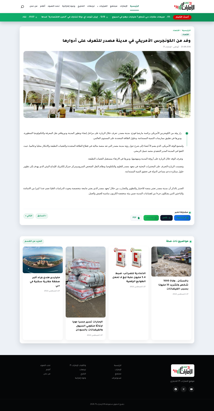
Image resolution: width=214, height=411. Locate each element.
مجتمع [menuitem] (113, 6)
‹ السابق (41, 216)
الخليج (83, 374)
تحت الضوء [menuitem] (54, 6)
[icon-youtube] (191, 389)
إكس (164, 218)
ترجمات (82, 370)
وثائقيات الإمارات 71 (78, 365)
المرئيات (102, 6)
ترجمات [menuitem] (91, 6)
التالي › (28, 216)
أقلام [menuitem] (42, 6)
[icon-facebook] (176, 389)
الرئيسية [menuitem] (134, 6)
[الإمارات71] (184, 6)
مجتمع (118, 374)
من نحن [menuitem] (33, 6)
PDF (134, 218)
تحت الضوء (45, 365)
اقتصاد (176, 31)
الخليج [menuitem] (81, 6)
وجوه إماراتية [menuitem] (68, 6)
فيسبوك (180, 218)
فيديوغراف (116, 378)
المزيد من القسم (33, 241)
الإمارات (118, 370)
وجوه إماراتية (80, 378)
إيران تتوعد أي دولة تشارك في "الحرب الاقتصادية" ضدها (91, 17)
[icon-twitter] (183, 389)
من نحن (46, 374)
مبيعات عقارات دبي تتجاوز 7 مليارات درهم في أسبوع (160, 17)
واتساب (149, 218)
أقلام (48, 370)
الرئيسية (186, 31)
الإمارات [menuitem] (123, 6)
